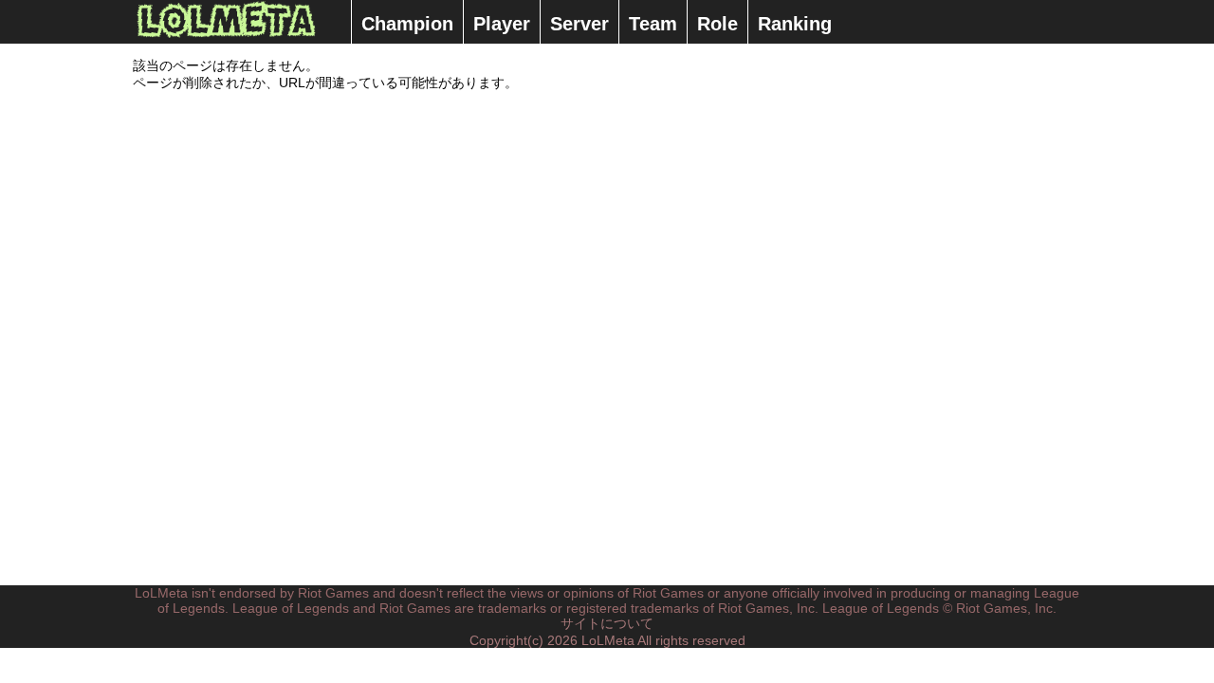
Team (653, 23)
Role (717, 23)
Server (579, 23)
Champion (407, 23)
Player (501, 23)
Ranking (795, 23)
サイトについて (607, 623)
